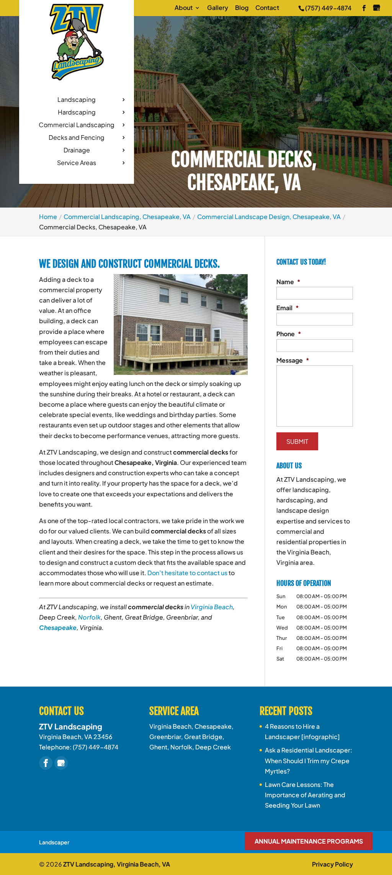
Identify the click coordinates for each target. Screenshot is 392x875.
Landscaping (76, 100)
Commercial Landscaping (76, 125)
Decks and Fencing (77, 138)
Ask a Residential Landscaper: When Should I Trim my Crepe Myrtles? (308, 760)
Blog (241, 8)
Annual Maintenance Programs (309, 841)
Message (292, 360)
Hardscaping (77, 113)
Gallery (217, 8)
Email (287, 308)
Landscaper (54, 842)
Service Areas (76, 163)
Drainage (77, 150)
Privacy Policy (332, 864)
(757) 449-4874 (328, 8)
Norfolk (89, 617)
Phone (288, 334)
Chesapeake (58, 627)
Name (288, 282)
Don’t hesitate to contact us (187, 573)
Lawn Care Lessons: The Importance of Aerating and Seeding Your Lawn (305, 794)
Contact (267, 8)
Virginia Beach (212, 607)
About (184, 8)
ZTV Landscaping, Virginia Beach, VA (116, 864)
